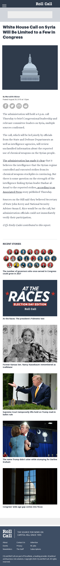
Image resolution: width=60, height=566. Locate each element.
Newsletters (7, 549)
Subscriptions (35, 549)
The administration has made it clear (24, 161)
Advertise (34, 542)
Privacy (19, 546)
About (5, 542)
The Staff (20, 549)
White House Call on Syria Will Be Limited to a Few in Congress (29, 32)
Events (5, 546)
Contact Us (21, 542)
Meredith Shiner (12, 97)
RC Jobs (33, 546)
